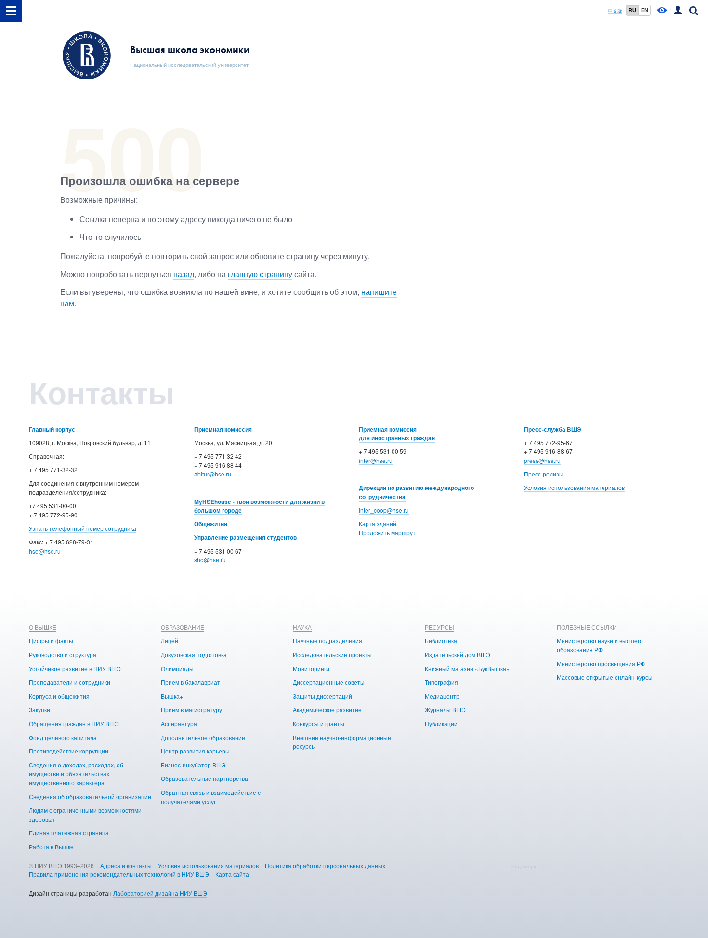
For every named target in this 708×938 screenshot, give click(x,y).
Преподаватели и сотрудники (69, 682)
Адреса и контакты (126, 865)
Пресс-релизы (544, 474)
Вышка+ (172, 696)
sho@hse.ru (210, 559)
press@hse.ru (542, 460)
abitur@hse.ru (212, 474)
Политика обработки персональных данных (325, 865)
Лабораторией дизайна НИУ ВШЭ (160, 893)
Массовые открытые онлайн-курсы (605, 677)
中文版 (615, 10)
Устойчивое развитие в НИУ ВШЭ (75, 668)
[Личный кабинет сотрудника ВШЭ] (677, 11)
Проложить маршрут (387, 532)
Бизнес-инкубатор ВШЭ (193, 765)
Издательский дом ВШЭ (457, 654)
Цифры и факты (51, 640)
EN (644, 10)
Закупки (39, 709)
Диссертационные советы (329, 682)
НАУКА (302, 627)
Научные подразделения (327, 640)
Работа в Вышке (51, 847)
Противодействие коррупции (68, 751)
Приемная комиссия (223, 429)
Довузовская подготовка (194, 654)
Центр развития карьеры (195, 751)
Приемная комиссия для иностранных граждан (397, 434)
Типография (441, 682)
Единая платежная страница (69, 833)
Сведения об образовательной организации (90, 797)
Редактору (523, 866)
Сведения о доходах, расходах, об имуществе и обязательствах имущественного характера (76, 774)
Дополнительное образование (203, 737)
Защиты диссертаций (322, 696)
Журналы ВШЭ (445, 709)
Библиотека (441, 640)
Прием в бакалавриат (190, 682)
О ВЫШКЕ (42, 627)
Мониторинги (311, 668)
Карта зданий (377, 523)
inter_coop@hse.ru (384, 510)
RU (632, 10)
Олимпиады (177, 668)
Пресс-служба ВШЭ (552, 429)
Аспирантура (179, 723)
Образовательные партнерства (204, 778)
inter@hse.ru (376, 460)
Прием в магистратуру (191, 709)
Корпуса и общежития (59, 696)
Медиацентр (442, 696)
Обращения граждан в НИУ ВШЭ (74, 723)
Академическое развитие (327, 709)
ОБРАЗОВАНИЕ (182, 627)
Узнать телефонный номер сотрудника (82, 528)
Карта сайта (232, 874)
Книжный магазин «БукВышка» (467, 668)
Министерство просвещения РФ (601, 664)
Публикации (441, 723)
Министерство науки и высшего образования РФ (600, 645)
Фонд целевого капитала (63, 737)
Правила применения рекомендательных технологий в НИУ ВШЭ (119, 874)
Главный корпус (52, 429)
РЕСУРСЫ (439, 627)
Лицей (169, 640)
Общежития (210, 523)
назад (183, 273)
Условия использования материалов (574, 487)
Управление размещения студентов (245, 537)
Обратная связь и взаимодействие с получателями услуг (211, 797)
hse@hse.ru (45, 551)
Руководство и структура (62, 654)
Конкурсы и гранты (318, 723)
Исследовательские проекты (332, 654)
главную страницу (260, 273)
